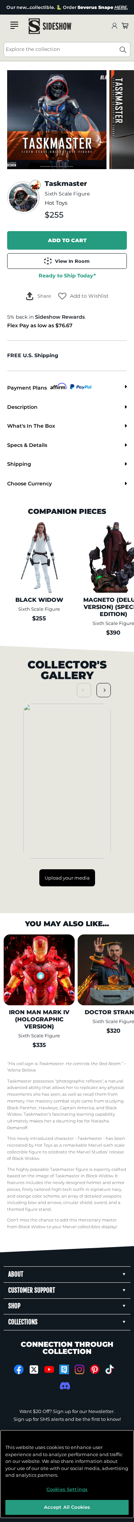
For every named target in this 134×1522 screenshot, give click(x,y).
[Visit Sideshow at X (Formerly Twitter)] (34, 1370)
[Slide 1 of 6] (56, 119)
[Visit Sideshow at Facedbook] (19, 1369)
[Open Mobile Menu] (14, 25)
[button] (83, 296)
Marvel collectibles (81, 1226)
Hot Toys (56, 203)
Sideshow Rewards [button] (60, 317)
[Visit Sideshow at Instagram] (79, 1369)
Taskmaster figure (69, 1169)
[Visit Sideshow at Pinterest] (94, 1369)
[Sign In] (114, 26)
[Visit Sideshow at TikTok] (110, 1369)
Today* (67, 275)
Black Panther (22, 1107)
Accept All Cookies (67, 1507)
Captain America (77, 1107)
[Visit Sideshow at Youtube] (49, 1369)
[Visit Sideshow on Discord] (64, 1385)
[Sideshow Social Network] (64, 1369)
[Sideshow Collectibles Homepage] (50, 26)
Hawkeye (48, 1107)
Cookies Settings (67, 1489)
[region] (67, 1474)
